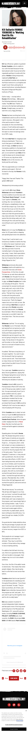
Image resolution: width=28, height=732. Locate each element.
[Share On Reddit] (21, 670)
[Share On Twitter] (17, 670)
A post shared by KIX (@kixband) (15, 662)
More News (13, 678)
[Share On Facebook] (14, 670)
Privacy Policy (20, 720)
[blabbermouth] (11, 4)
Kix (11, 670)
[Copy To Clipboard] (24, 670)
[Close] (26, 710)
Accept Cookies (14, 729)
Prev (6, 678)
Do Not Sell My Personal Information (14, 724)
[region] (14, 720)
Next (21, 678)
